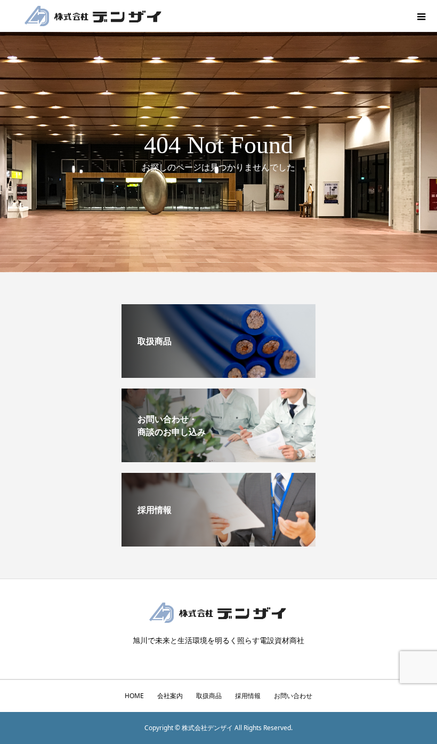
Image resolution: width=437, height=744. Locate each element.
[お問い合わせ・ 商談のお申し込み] (218, 458)
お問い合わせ (293, 695)
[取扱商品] (218, 373)
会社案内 (170, 695)
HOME (134, 695)
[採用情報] (218, 542)
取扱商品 (209, 695)
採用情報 (248, 695)
